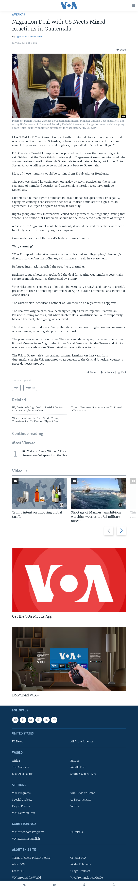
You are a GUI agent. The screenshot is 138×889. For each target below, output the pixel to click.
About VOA (19, 864)
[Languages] (84, 885)
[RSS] (46, 720)
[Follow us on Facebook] (15, 720)
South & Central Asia (83, 774)
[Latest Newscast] (25, 885)
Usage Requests (80, 871)
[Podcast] (54, 720)
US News (17, 741)
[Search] (113, 885)
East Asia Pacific (22, 774)
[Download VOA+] (69, 659)
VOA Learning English (26, 838)
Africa (16, 760)
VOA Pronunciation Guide (86, 877)
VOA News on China (82, 793)
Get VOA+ (18, 871)
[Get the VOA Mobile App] (69, 580)
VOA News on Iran (23, 813)
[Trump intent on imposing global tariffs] (39, 493)
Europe (74, 760)
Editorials (76, 832)
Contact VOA (78, 857)
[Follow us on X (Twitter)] (23, 720)
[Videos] (54, 885)
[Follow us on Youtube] (31, 720)
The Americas (20, 767)
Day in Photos (21, 806)
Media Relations (80, 864)
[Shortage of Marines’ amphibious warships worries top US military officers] (98, 493)
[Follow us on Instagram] (38, 720)
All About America (81, 741)
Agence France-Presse (29, 36)
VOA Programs (21, 793)
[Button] (121, 50)
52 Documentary (80, 799)
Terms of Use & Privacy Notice (31, 857)
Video (17, 471)
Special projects (22, 799)
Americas (18, 14)
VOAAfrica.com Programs (28, 832)
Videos (74, 806)
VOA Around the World (26, 877)
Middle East (77, 767)
